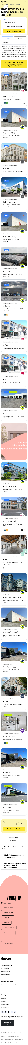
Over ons (3, 998)
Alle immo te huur (8, 907)
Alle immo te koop (9, 928)
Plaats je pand (5, 968)
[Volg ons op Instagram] (2, 1012)
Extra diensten (5, 1007)
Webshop (6, 922)
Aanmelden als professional (8, 985)
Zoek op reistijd (8, 912)
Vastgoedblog (8, 917)
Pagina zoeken (5, 988)
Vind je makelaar (8, 933)
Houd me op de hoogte (14, 829)
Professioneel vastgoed (10, 938)
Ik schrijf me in (7, 1023)
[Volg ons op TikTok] (15, 1012)
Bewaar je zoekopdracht (15, 27)
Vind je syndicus (8, 943)
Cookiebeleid (19, 1040)
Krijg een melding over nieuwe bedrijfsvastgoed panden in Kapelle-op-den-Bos (14, 64)
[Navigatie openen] (26, 2)
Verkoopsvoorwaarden (7, 1040)
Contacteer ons (5, 1004)
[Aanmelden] (22, 2)
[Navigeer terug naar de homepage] (4, 2)
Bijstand (3, 1001)
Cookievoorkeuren (15, 1043)
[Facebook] (5, 1012)
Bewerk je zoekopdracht (14, 31)
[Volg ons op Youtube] (12, 1012)
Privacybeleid (5, 1043)
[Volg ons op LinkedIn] (8, 1012)
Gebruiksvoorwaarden (13, 1036)
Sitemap (3, 1036)
